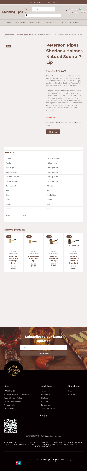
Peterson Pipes (22, 35)
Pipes (9, 22)
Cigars (63, 22)
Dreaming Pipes (12, 12)
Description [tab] (9, 152)
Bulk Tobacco (35, 22)
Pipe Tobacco (20, 22)
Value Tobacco (51, 22)
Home (6, 35)
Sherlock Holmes (36, 35)
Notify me (53, 132)
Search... (28, 9)
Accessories (74, 22)
